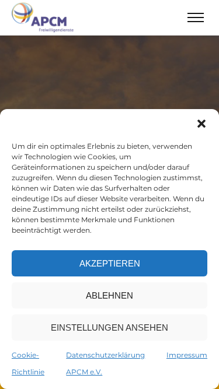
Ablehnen (109, 295)
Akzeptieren (109, 263)
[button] (201, 123)
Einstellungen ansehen (109, 327)
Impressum (186, 355)
